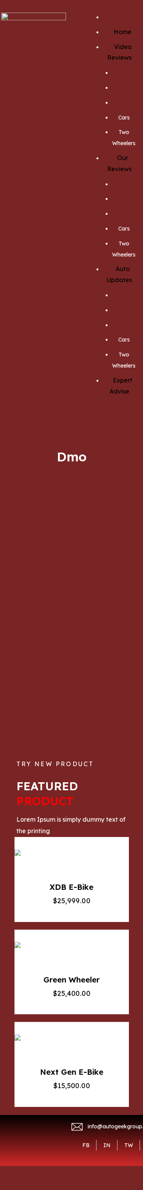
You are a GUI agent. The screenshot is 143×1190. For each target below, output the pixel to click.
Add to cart (69, 858)
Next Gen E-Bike (71, 1072)
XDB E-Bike (71, 887)
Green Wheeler (71, 979)
